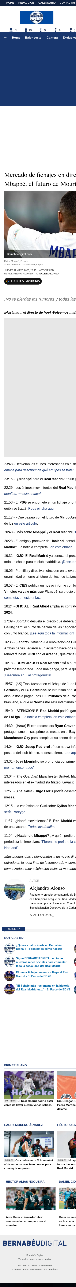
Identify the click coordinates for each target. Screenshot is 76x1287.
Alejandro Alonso (20, 273)
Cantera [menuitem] (52, 37)
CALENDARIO (47, 2)
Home (10, 2)
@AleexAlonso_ (49, 273)
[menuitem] (5, 38)
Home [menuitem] (16, 37)
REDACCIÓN (26, 2)
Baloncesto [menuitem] (33, 37)
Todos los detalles (41, 827)
